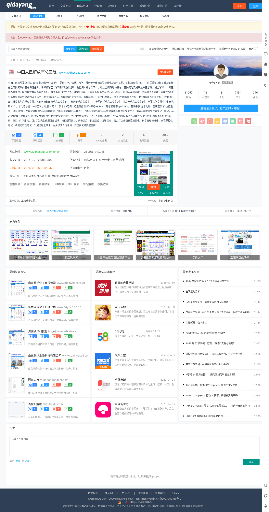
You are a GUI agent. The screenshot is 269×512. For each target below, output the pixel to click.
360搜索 (59, 184)
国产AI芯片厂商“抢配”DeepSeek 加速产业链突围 (211, 385)
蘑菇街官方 (122, 404)
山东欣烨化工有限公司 (42, 282)
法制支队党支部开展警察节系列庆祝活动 (207, 301)
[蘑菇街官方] (103, 409)
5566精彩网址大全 (158, 48)
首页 (51, 5)
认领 (166, 187)
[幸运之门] (198, 244)
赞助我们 (160, 493)
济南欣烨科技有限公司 (42, 331)
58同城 (119, 331)
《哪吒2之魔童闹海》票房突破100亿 (205, 416)
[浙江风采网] (71, 244)
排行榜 (177, 5)
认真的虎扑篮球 (124, 282)
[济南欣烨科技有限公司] (16, 336)
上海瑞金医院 (28, 200)
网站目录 (82, 5)
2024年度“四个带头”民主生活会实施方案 (207, 281)
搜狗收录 (103, 184)
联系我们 (109, 493)
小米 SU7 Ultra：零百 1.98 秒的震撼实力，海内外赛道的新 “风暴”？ (221, 405)
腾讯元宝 (33, 379)
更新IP (166, 193)
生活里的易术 (193, 291)
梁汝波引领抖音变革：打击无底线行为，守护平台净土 (214, 353)
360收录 (73, 184)
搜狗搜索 (88, 184)
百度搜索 (70, 48)
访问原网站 (165, 72)
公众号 (98, 5)
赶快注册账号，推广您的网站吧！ (221, 108)
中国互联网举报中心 (141, 502)
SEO (140, 193)
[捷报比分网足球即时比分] (155, 244)
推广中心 (90, 26)
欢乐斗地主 (122, 307)
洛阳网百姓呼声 (240, 257)
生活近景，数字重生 (196, 322)
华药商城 (120, 379)
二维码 (140, 187)
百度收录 (44, 184)
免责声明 (143, 493)
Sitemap (176, 493)
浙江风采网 (178, 48)
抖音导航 (161, 5)
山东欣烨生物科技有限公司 (44, 355)
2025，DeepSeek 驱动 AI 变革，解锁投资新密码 (212, 395)
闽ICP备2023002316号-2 (167, 498)
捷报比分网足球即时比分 (232, 48)
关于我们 (126, 493)
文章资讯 (65, 5)
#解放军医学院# (69, 176)
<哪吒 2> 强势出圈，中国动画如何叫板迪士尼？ (211, 374)
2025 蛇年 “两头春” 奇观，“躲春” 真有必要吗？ (211, 343)
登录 (256, 6)
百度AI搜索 (35, 404)
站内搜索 (83, 48)
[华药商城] (103, 385)
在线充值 (124, 26)
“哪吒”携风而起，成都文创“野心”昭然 (205, 333)
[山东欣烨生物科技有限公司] (16, 360)
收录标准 (93, 493)
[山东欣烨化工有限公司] (16, 287)
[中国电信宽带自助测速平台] (113, 244)
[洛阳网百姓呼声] (240, 244)
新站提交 (97, 48)
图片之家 (128, 5)
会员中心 (265, 39)
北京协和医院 (166, 200)
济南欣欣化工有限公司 (42, 307)
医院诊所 (56, 60)
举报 (153, 187)
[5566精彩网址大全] (29, 244)
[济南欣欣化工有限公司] (16, 312)
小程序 (112, 5)
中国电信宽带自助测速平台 (201, 48)
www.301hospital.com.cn (75, 72)
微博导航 (144, 5)
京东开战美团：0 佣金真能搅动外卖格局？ (208, 364)
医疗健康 (40, 60)
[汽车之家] (103, 360)
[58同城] (103, 336)
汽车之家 (120, 355)
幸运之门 (253, 48)
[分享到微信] (194, 121)
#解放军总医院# (34, 176)
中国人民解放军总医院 (37, 72)
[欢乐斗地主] (103, 312)
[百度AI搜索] (16, 409)
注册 (239, 5)
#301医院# (52, 176)
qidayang (214, 82)
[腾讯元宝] (16, 385)
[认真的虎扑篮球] (103, 287)
